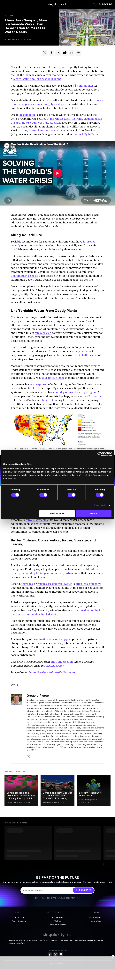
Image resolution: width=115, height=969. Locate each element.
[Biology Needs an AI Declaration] (94, 790)
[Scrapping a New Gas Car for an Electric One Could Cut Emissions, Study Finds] (57, 790)
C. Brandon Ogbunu (87, 800)
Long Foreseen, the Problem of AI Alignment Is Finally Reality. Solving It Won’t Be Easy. (21, 797)
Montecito (48, 400)
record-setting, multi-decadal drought (37, 79)
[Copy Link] (78, 53)
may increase (82, 351)
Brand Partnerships (57, 924)
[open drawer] (5, 4)
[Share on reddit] (65, 53)
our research (43, 333)
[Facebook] (50, 954)
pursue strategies (37, 520)
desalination (27, 114)
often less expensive (88, 583)
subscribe (105, 4)
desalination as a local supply (51, 639)
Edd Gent (47, 803)
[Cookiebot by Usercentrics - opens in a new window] (99, 454)
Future (8, 15)
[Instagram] (61, 954)
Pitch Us (57, 921)
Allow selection (57, 513)
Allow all (94, 513)
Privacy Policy (95, 917)
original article (55, 665)
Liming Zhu (11, 803)
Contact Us (57, 917)
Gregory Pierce (10, 39)
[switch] (43, 495)
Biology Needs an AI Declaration (90, 794)
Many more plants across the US (41, 130)
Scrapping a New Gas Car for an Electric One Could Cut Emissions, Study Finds (57, 797)
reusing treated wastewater (54, 583)
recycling (27, 583)
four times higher (53, 377)
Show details (100, 505)
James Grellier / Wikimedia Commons (51, 672)
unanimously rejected (24, 275)
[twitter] (29, 756)
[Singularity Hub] (57, 4)
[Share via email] (71, 53)
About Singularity (19, 921)
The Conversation (61, 661)
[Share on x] (44, 53)
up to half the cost (86, 355)
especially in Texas (87, 134)
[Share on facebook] (51, 53)
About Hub (20, 917)
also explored (38, 384)
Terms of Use (95, 921)
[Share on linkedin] (58, 53)
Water (14, 685)
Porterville (95, 396)
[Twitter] (55, 954)
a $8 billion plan (83, 85)
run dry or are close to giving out (76, 392)
